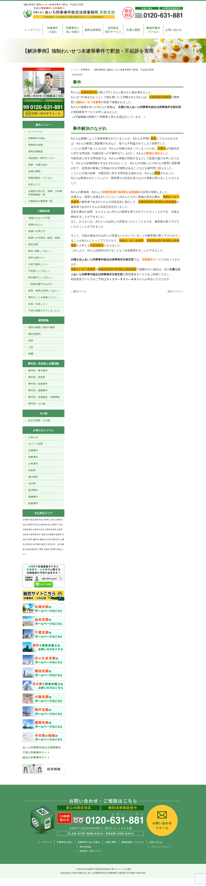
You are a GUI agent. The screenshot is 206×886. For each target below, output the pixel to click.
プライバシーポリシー (160, 846)
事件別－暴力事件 (38, 370)
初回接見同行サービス (113, 30)
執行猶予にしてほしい (40, 277)
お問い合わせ (173, 30)
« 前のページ (79, 291)
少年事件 (33, 463)
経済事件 (33, 490)
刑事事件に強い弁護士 (73, 30)
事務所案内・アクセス (40, 177)
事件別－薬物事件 (38, 390)
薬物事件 (33, 496)
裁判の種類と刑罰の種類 (41, 327)
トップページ (32, 30)
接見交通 (33, 244)
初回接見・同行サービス (41, 158)
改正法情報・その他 (39, 420)
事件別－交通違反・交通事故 (44, 396)
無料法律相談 (93, 30)
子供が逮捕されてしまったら (44, 310)
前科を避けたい (36, 257)
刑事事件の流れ (52, 30)
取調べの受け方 (36, 231)
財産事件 (33, 503)
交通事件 (33, 450)
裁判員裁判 (34, 333)
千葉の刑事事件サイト (36, 752)
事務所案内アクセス (153, 30)
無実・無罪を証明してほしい (44, 290)
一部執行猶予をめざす (40, 284)
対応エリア (34, 184)
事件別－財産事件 (38, 383)
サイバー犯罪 (35, 443)
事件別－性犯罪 (36, 377)
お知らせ (33, 437)
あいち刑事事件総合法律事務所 (42, 747)
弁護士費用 (133, 30)
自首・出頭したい (38, 303)
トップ (74, 69)
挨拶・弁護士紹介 (38, 164)
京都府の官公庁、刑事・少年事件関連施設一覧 (45, 192)
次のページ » (175, 291)
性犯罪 (32, 470)
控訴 (30, 340)
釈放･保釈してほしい (39, 250)
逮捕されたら (35, 224)
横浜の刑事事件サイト (36, 757)
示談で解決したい (38, 264)
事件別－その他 (36, 403)
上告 (30, 347)
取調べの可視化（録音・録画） (45, 237)
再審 (30, 353)
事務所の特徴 (35, 144)
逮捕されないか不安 (39, 217)
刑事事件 (85, 69)
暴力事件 (33, 476)
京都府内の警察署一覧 (40, 201)
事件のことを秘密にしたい (42, 297)
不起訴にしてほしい (39, 270)
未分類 (32, 483)
